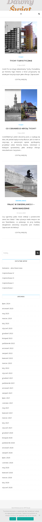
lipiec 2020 (6, 458)
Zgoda (13, 519)
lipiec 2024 (6, 303)
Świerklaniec (21, 201)
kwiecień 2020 (7, 473)
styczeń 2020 (7, 487)
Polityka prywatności (25, 519)
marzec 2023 (7, 318)
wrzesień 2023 (7, 308)
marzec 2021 (7, 418)
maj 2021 (5, 408)
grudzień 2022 (7, 333)
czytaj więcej (21, 79)
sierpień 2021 (7, 393)
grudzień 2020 (7, 433)
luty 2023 (5, 323)
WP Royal (27, 508)
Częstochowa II (8, 283)
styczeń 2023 (7, 328)
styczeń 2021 (7, 428)
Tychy (21, 57)
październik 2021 (8, 383)
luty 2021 (5, 423)
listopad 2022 (7, 338)
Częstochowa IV (8, 273)
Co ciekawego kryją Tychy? (21, 129)
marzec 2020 (7, 477)
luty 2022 (5, 368)
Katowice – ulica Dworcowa (12, 268)
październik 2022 (8, 343)
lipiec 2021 (6, 398)
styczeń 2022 (7, 373)
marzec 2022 (7, 363)
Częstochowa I (7, 288)
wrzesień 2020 (7, 448)
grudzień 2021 (7, 378)
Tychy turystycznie (21, 61)
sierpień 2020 (7, 453)
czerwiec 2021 (7, 403)
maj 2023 (5, 313)
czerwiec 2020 (7, 463)
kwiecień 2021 (7, 413)
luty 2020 (5, 482)
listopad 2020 (7, 438)
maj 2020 (5, 467)
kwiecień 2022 (7, 358)
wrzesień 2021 (7, 388)
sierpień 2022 (7, 353)
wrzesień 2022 (7, 348)
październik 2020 (8, 443)
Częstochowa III (8, 278)
